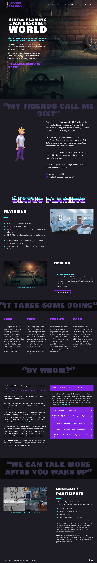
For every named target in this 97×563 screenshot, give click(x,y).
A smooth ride (65, 274)
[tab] (71, 388)
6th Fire (14, 560)
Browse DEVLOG (62, 292)
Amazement (22, 560)
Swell (28, 422)
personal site (66, 404)
